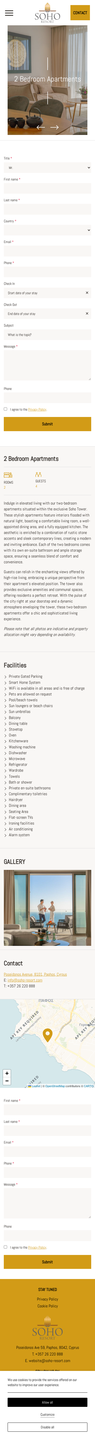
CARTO (89, 1086)
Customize (47, 1414)
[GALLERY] (47, 908)
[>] (9, 13)
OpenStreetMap (55, 1086)
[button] (48, 1035)
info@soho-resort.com (25, 980)
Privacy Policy (37, 409)
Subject (9, 325)
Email (9, 241)
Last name (12, 200)
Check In (9, 283)
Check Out (10, 304)
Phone (9, 263)
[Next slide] (54, 127)
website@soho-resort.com (49, 1360)
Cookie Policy (47, 1306)
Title (8, 158)
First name (12, 179)
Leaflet (35, 1086)
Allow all (47, 1402)
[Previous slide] (40, 127)
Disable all (47, 1427)
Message (11, 346)
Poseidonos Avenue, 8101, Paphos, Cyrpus (35, 974)
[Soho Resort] (47, 11)
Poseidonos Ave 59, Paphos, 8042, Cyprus (47, 1347)
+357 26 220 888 (49, 1354)
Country (10, 221)
